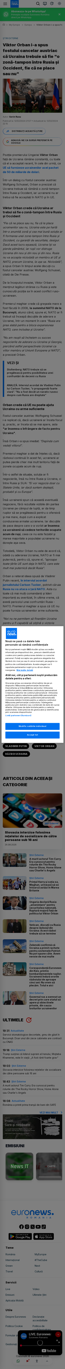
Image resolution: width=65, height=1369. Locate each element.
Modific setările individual (32, 726)
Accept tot (32, 735)
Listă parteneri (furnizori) (18, 715)
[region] (32, 684)
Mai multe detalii (24, 670)
